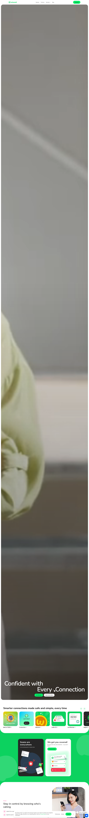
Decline (62, 814)
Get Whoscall (38, 695)
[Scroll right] (84, 708)
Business (48, 2)
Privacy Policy (43, 814)
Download (77, 2)
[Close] (73, 814)
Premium (42, 2)
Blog (53, 2)
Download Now (52, 749)
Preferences (57, 814)
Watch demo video (49, 695)
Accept (68, 814)
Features (37, 2)
